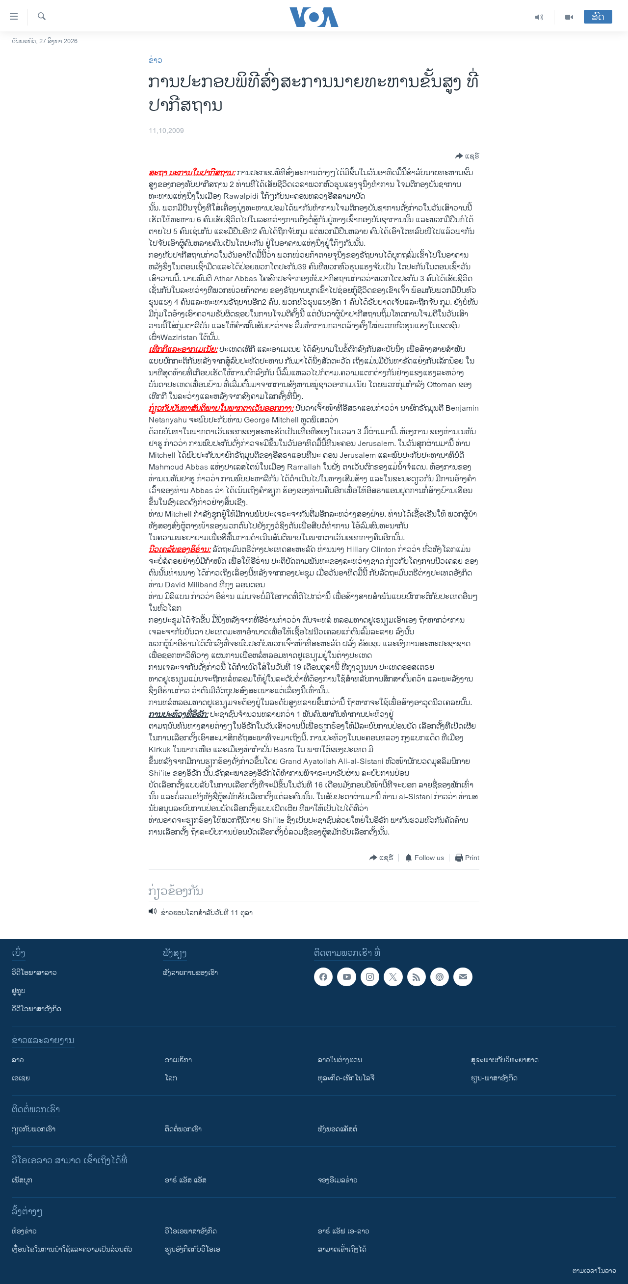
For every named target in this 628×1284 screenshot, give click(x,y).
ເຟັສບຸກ (22, 1180)
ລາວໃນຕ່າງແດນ (340, 1060)
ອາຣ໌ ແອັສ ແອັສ (186, 1180)
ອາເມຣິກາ (178, 1060)
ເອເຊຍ (21, 1078)
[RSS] (416, 977)
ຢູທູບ (19, 991)
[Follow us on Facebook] (323, 977)
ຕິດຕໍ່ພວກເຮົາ (183, 1129)
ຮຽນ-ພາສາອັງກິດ (494, 1078)
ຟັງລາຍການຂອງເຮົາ (190, 973)
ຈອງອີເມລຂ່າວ (338, 1180)
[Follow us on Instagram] (370, 977)
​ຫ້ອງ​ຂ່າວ (24, 1231)
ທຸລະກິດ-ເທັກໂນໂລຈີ (346, 1078)
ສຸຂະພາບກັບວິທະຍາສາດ (505, 1060)
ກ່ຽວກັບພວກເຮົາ (33, 1129)
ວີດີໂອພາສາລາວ (34, 973)
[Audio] (539, 17)
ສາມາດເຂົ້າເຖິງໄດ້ (342, 1249)
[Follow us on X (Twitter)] (393, 977)
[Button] (467, 156)
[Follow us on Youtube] (346, 977)
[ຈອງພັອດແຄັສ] (462, 977)
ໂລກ (171, 1078)
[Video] (569, 17)
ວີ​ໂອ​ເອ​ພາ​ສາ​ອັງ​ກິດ (191, 1231)
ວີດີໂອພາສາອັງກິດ (36, 1009)
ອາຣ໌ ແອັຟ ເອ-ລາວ (343, 1231)
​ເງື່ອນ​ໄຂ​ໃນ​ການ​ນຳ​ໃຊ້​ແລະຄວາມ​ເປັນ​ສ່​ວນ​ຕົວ (72, 1249)
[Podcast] (439, 977)
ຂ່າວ (155, 60)
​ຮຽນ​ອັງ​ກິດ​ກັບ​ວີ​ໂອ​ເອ (192, 1249)
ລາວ (18, 1060)
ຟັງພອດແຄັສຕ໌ (337, 1129)
